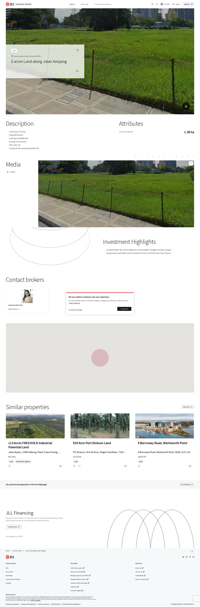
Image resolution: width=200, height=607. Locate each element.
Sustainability (139, 575)
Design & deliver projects (78, 579)
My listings (9, 575)
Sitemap (8, 583)
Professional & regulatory (71, 604)
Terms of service (43, 604)
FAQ (7, 568)
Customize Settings (75, 310)
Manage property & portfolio (79, 575)
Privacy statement (12, 604)
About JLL (138, 568)
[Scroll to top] (192, 552)
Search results (17, 551)
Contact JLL (138, 572)
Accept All (124, 309)
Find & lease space (76, 568)
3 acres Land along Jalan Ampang (35, 551)
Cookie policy (55, 604)
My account (9, 572)
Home (7, 551)
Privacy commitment (28, 604)
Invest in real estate (77, 572)
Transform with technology (79, 583)
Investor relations (140, 579)
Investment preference (13, 579)
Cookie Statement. (74, 303)
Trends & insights (76, 590)
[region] (100, 304)
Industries (74, 587)
